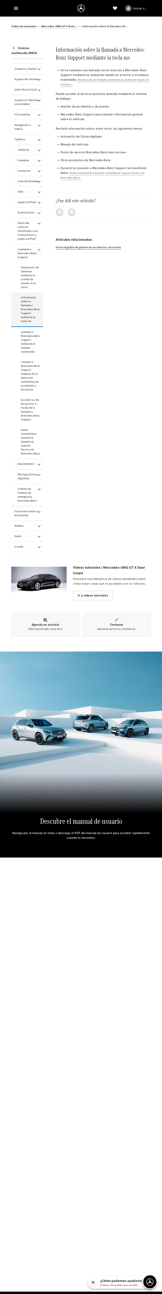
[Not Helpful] (71, 212)
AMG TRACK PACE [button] (25, 90)
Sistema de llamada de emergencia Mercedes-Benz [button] (27, 495)
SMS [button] (20, 192)
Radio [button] (18, 536)
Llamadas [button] (23, 160)
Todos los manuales (24, 26)
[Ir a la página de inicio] (81, 8)
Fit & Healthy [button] (22, 114)
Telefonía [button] (23, 150)
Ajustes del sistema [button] (26, 79)
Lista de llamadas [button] (28, 181)
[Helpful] (59, 212)
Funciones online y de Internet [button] (26, 513)
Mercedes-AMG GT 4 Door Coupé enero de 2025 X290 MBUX (59, 26)
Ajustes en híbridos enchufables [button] (26, 102)
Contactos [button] (24, 171)
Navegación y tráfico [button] (22, 127)
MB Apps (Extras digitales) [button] (28, 476)
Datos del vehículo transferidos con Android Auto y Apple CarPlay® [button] (28, 231)
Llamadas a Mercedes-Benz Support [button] (27, 253)
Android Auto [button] (26, 212)
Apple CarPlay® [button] (27, 202)
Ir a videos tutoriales (93, 595)
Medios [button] (19, 526)
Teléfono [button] (19, 139)
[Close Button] (93, 1282)
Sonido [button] (18, 547)
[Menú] (16, 8)
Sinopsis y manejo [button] (25, 69)
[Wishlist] (115, 8)
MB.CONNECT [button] (26, 464)
